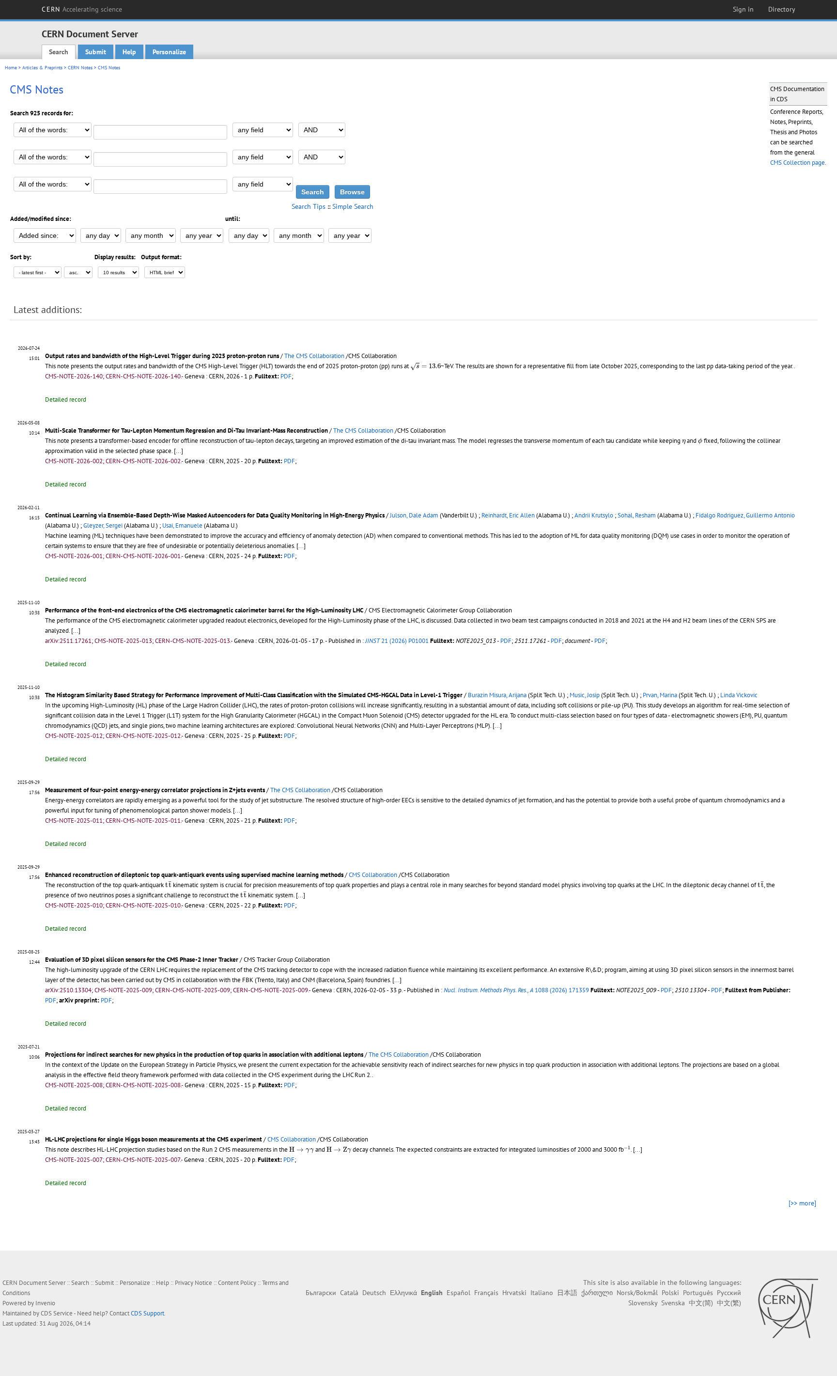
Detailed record (65, 399)
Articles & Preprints (42, 67)
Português (698, 1292)
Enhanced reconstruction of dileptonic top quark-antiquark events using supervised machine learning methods (194, 875)
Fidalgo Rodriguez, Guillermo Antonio (745, 515)
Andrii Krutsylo (593, 515)
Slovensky (642, 1302)
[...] (178, 451)
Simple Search (352, 206)
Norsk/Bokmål (637, 1292)
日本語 (567, 1292)
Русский (729, 1292)
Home (11, 67)
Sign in (743, 9)
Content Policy (237, 1283)
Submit (95, 51)
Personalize (169, 51)
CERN (82, 9)
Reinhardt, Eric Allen (508, 515)
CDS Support (147, 1313)
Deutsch (374, 1292)
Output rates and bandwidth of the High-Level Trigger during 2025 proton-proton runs (162, 356)
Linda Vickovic (739, 695)
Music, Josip (585, 695)
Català (349, 1292)
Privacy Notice (193, 1283)
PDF (286, 376)
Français (486, 1292)
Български (321, 1292)
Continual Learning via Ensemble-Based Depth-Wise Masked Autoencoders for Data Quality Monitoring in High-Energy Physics (215, 515)
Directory (781, 9)
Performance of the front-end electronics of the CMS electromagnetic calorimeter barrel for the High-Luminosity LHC (204, 610)
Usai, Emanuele (182, 525)
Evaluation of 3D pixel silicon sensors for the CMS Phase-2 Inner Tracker (141, 959)
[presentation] (425, 366)
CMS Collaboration (373, 875)
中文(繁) (729, 1302)
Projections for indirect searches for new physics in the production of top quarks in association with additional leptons (204, 1054)
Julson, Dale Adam (414, 515)
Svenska (673, 1302)
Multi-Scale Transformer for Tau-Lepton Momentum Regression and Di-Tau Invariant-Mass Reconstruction (186, 430)
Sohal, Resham (637, 515)
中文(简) (701, 1302)
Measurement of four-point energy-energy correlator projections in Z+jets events (155, 790)
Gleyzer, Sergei (103, 525)
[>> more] (802, 1203)
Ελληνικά (403, 1292)
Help (129, 51)
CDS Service (57, 1313)
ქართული (597, 1292)
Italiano (541, 1292)
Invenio (45, 1303)
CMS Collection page (797, 162)
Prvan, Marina (660, 695)
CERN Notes (80, 67)
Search (58, 51)
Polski (670, 1292)
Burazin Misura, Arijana (497, 695)
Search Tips (309, 206)
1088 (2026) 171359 (516, 990)
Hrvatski (514, 1292)
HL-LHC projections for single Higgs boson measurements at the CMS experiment (153, 1139)
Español (458, 1292)
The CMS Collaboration (314, 356)
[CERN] (788, 1308)
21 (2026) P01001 (397, 641)
